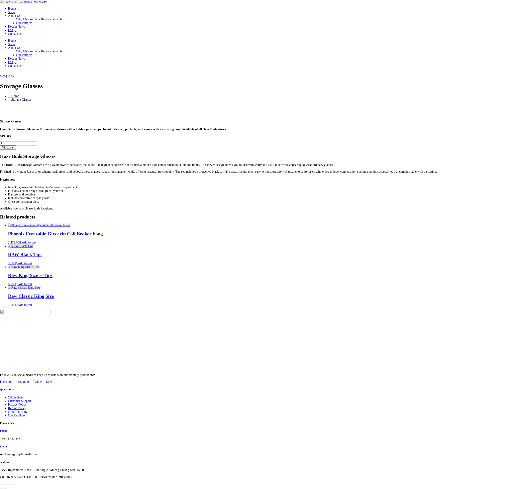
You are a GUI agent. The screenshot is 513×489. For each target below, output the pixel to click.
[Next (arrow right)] (5, 488)
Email (3, 446)
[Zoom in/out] (1, 484)
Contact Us (15, 33)
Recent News (16, 26)
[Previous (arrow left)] (1, 488)
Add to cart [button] (29, 242)
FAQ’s (12, 30)
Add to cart (8, 147)
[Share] (9, 484)
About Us (14, 15)
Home (12, 8)
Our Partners (24, 23)
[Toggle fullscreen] (5, 484)
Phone (3, 430)
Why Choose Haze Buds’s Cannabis (39, 19)
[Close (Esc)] (13, 484)
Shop (11, 12)
